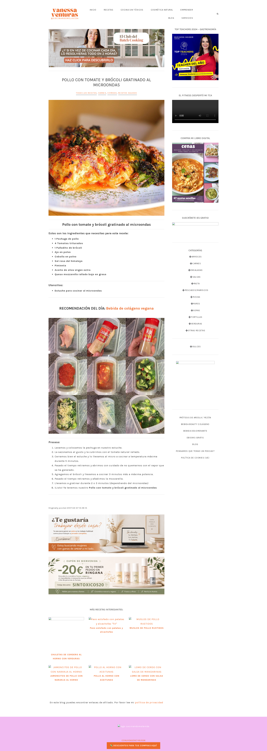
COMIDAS (112, 93)
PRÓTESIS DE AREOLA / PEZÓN (195, 417)
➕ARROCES (195, 257)
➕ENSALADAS (195, 270)
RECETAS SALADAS (127, 93)
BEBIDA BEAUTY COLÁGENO (195, 424)
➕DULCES (195, 346)
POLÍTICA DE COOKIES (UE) (195, 458)
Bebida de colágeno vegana (130, 308)
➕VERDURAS (195, 324)
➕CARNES (195, 263)
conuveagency (130, 740)
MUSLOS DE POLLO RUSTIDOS (147, 628)
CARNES (102, 93)
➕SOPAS (195, 310)
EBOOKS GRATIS (195, 437)
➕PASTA (195, 283)
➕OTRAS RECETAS (195, 330)
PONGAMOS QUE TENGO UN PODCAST (195, 451)
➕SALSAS (195, 277)
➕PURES (195, 303)
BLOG (195, 444)
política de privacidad (149, 702)
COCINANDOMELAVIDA (65, 14)
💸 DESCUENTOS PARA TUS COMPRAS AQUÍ (133, 745)
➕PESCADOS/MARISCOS (195, 290)
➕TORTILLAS (195, 317)
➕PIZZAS (195, 297)
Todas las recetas (86, 93)
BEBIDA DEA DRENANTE (195, 431)
